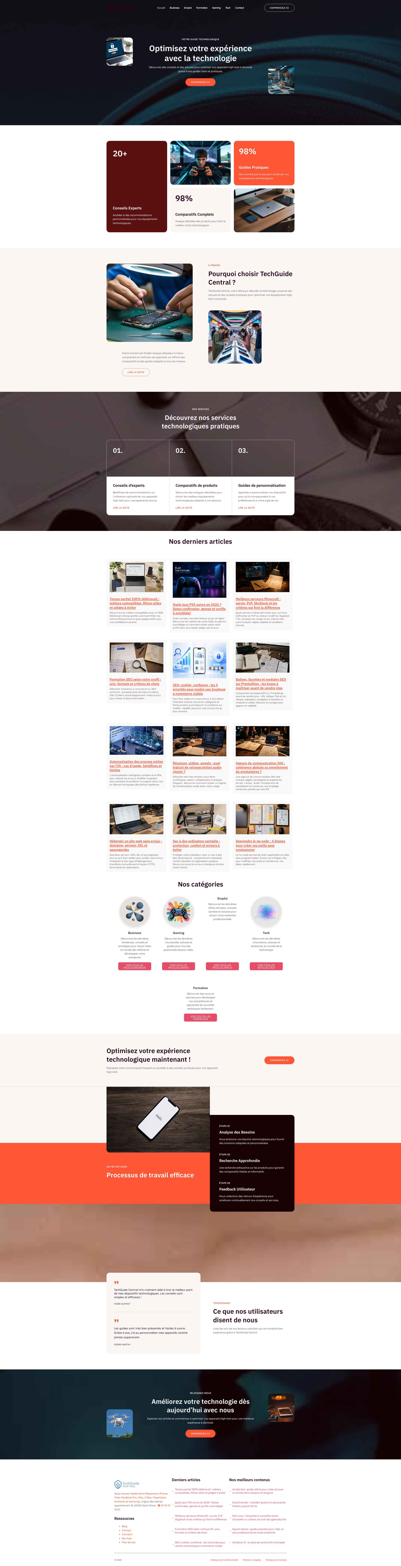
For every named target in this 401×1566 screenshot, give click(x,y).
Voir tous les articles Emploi (222, 966)
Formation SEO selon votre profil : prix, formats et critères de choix (135, 681)
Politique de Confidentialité (224, 1559)
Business (174, 7)
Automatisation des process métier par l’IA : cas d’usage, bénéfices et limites (136, 765)
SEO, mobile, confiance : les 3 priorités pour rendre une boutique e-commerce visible (199, 689)
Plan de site (128, 1542)
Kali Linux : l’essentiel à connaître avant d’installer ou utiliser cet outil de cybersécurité (259, 1517)
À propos (127, 1534)
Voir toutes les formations (200, 1017)
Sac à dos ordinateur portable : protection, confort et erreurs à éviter (196, 845)
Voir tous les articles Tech (266, 966)
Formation (202, 7)
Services (127, 1538)
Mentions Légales (252, 1559)
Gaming (216, 7)
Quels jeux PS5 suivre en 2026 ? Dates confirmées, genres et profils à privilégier (199, 608)
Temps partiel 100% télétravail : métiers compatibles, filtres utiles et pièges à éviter (135, 603)
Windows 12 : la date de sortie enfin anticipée (258, 1542)
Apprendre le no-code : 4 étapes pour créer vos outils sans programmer (260, 845)
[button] (279, 8)
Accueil (161, 7)
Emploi (188, 7)
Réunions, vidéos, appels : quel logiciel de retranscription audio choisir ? (197, 767)
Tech (228, 7)
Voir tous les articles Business (135, 966)
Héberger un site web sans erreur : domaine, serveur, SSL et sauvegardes (136, 845)
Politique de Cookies (276, 1559)
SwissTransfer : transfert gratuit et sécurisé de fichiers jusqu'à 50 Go (259, 1504)
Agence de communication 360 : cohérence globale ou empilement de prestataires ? (262, 767)
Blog (124, 1526)
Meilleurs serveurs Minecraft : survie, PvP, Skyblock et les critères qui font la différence (258, 603)
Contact (239, 7)
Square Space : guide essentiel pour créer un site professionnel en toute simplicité (258, 1530)
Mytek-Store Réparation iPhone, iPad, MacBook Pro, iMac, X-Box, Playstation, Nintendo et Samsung (141, 1497)
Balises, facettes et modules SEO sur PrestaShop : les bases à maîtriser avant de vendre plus (261, 683)
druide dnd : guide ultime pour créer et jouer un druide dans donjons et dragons (258, 1491)
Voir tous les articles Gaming (178, 966)
